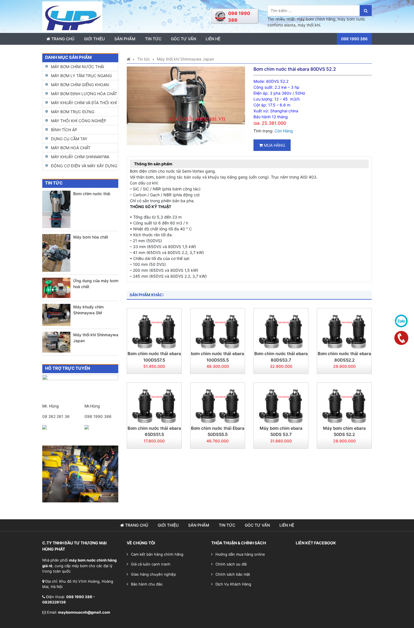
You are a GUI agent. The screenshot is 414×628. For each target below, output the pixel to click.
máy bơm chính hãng (316, 19)
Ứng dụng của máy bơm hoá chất (95, 283)
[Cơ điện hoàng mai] (72, 16)
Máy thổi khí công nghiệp (78, 120)
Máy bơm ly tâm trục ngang (81, 75)
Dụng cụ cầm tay (69, 138)
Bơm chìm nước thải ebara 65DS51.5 (154, 431)
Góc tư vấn (183, 38)
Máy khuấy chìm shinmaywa (80, 156)
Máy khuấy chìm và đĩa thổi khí (84, 102)
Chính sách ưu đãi (231, 564)
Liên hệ (213, 38)
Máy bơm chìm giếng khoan (80, 84)
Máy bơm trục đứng (72, 111)
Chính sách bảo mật (232, 574)
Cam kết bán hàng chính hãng (157, 554)
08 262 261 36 (56, 416)
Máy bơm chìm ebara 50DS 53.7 (281, 431)
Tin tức (153, 38)
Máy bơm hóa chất (90, 237)
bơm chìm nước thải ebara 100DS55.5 (217, 357)
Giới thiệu (94, 38)
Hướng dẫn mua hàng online (240, 554)
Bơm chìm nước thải (91, 193)
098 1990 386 (98, 416)
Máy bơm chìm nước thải (77, 66)
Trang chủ (62, 38)
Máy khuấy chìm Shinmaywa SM (88, 309)
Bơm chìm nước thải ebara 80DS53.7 (281, 357)
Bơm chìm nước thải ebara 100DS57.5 (154, 357)
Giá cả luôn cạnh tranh (150, 564)
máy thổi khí (309, 25)
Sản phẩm (124, 38)
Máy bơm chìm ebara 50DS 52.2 (344, 431)
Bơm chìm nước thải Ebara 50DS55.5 (217, 431)
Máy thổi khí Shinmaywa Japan (95, 337)
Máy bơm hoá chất (70, 147)
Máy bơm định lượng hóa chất (84, 93)
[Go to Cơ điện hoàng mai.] (128, 59)
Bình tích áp (64, 129)
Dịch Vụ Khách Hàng (233, 584)
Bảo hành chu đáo (147, 584)
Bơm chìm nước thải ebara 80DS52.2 (344, 357)
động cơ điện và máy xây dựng (84, 165)
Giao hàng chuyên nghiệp (153, 574)
